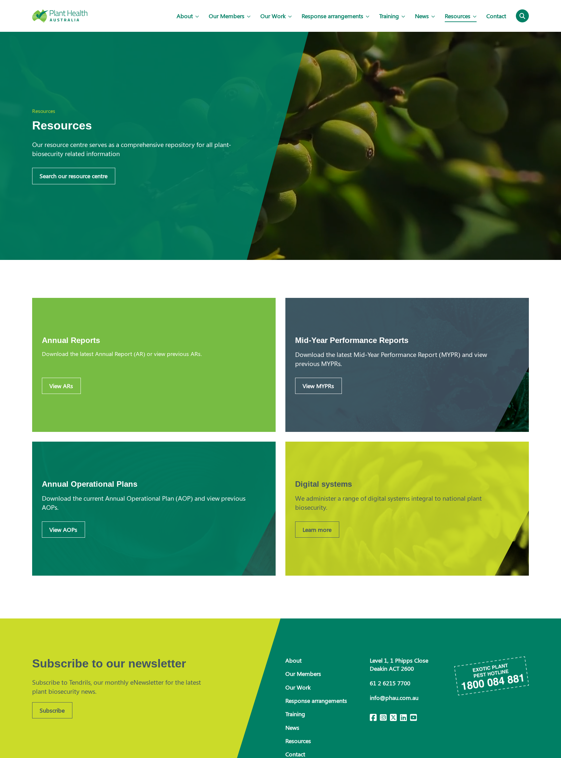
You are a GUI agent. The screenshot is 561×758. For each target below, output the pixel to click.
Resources (457, 16)
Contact (496, 16)
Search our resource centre (73, 176)
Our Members (226, 16)
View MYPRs (318, 386)
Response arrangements (332, 16)
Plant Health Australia (59, 15)
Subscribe (52, 710)
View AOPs (63, 529)
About (185, 16)
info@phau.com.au (394, 698)
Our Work (273, 16)
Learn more (317, 529)
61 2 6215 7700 (390, 683)
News (422, 16)
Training (389, 16)
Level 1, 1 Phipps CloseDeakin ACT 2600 (399, 664)
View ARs (61, 386)
